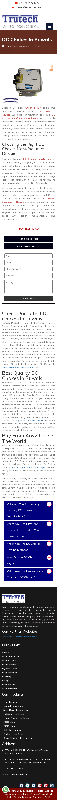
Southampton (26, 367)
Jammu (40, 420)
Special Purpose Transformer (17, 738)
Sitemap (7, 676)
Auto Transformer (12, 730)
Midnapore (12, 467)
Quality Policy (10, 668)
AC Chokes (9, 722)
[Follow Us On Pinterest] (45, 785)
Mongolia (30, 420)
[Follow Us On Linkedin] (33, 785)
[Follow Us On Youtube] (39, 785)
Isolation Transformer (13, 713)
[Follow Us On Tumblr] (51, 785)
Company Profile (11, 656)
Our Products (9, 660)
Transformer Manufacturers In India (19, 636)
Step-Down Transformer (15, 709)
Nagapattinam (26, 467)
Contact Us (9, 684)
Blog (5, 680)
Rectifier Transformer (13, 734)
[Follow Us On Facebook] (21, 785)
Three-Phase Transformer (16, 718)
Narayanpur (19, 420)
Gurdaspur (14, 367)
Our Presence (20, 46)
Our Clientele (9, 664)
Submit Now (28, 298)
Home (7, 46)
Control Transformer (13, 705)
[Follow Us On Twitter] (27, 785)
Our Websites (10, 688)
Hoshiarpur (40, 467)
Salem (5, 367)
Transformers (10, 701)
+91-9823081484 (29, 3)
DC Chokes (9, 726)
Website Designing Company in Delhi (31, 797)
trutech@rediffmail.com (29, 6)
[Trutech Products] (20, 19)
